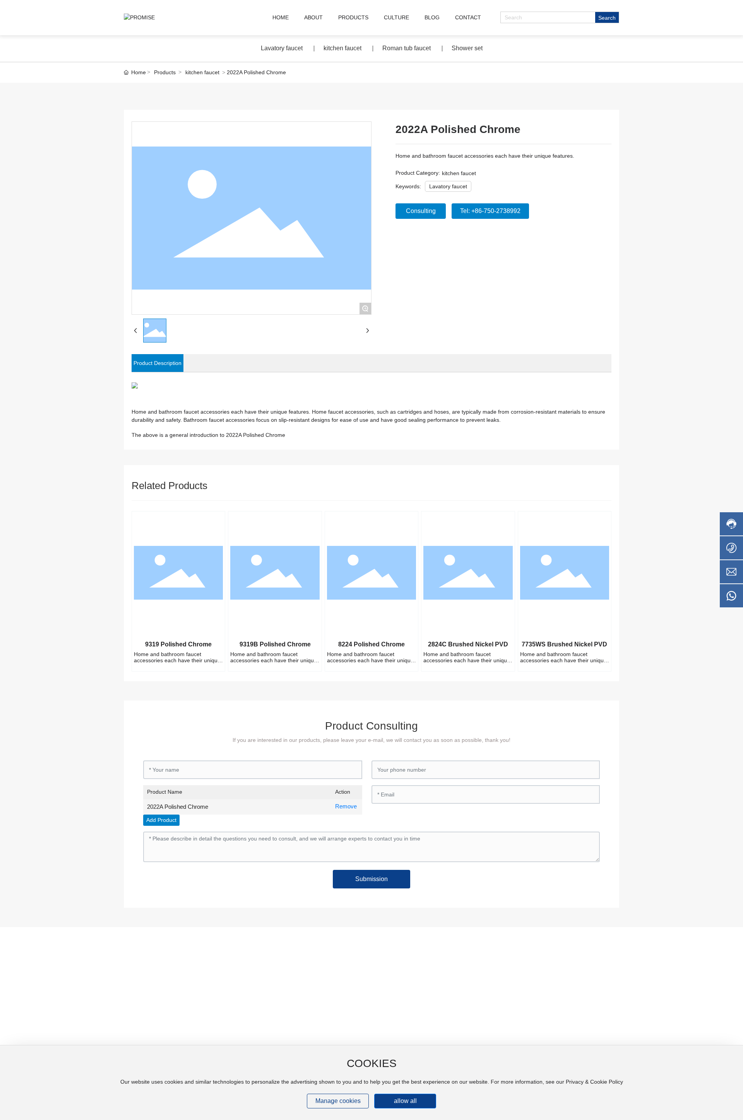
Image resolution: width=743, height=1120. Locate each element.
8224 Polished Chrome (371, 644)
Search (607, 18)
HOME (280, 17)
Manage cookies (338, 1101)
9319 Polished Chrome (178, 644)
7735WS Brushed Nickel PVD (564, 644)
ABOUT (313, 17)
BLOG (432, 17)
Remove (346, 806)
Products (165, 72)
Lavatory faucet (282, 48)
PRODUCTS (353, 17)
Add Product (161, 820)
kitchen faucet (342, 48)
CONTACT (468, 17)
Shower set (467, 48)
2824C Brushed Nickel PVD (468, 644)
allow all (405, 1101)
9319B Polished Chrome (275, 644)
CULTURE (396, 17)
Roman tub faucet (406, 48)
